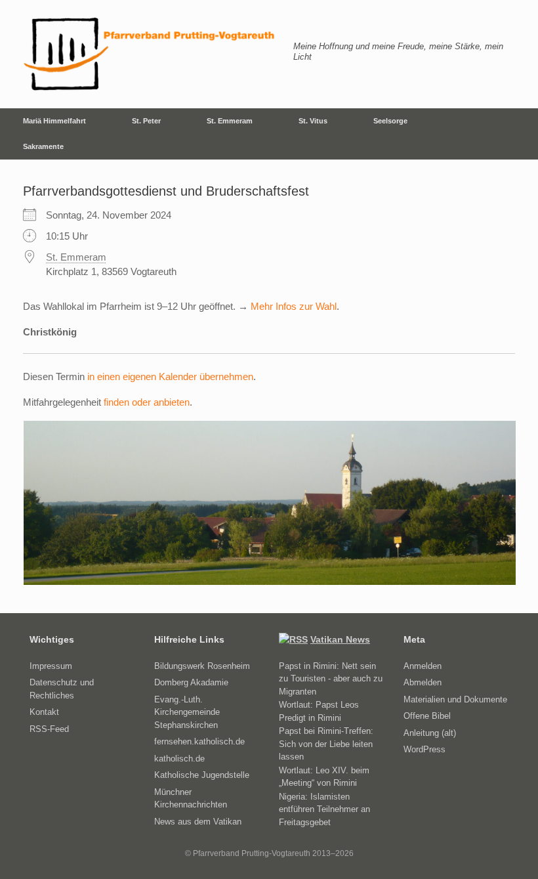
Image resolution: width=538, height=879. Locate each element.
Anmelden (423, 666)
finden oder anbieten (147, 402)
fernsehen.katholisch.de (199, 741)
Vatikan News (340, 639)
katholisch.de (179, 758)
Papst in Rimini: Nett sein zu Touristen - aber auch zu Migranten (331, 679)
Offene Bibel (427, 716)
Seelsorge (390, 121)
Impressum (51, 666)
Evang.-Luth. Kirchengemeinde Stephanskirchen (187, 712)
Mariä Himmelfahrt (54, 121)
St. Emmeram (230, 121)
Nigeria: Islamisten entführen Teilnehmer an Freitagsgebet (324, 809)
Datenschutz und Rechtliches (62, 688)
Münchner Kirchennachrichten (190, 798)
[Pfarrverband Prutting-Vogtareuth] (150, 54)
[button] (518, 134)
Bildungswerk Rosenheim (202, 666)
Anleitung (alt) (430, 733)
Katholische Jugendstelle (201, 775)
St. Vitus (313, 121)
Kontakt (44, 712)
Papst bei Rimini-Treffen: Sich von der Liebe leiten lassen (326, 743)
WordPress (424, 749)
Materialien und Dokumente (455, 699)
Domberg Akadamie (191, 682)
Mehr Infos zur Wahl (294, 306)
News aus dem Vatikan (197, 821)
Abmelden (423, 682)
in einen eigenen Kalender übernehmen (170, 376)
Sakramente (43, 146)
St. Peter (146, 121)
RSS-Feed (49, 729)
